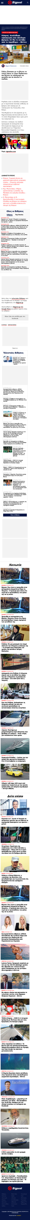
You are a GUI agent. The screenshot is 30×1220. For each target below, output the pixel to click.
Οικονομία (4, 1198)
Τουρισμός (23, 1200)
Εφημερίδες (24, 1204)
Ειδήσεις (9, 215)
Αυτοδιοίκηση (14, 1200)
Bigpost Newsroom (10, 66)
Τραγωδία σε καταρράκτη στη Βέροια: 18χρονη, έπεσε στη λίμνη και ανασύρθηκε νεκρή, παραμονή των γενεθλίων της (15, 268)
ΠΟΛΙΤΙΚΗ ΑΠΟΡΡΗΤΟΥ (22, 1211)
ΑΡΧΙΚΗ (3, 27)
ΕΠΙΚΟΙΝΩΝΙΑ (15, 1212)
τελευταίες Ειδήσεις (18, 298)
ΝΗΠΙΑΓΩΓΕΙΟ (12, 325)
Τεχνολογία (24, 1194)
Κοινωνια (7, 27)
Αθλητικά (13, 1202)
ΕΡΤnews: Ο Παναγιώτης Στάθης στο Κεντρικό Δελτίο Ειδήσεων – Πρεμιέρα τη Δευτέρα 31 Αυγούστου (13, 240)
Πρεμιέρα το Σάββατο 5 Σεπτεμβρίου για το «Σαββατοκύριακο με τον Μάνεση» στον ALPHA (14, 234)
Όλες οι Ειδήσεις (15, 515)
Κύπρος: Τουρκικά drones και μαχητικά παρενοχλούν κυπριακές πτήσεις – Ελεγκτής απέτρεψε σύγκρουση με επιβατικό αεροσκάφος (14, 182)
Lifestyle (13, 1198)
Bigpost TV (24, 1202)
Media (12, 1196)
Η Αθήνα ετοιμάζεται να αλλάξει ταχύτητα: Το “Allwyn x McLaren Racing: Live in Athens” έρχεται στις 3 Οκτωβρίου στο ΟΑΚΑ (15, 246)
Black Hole (14, 1194)
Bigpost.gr (19, 303)
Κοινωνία (4, 1202)
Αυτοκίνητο (14, 1204)
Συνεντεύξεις (5, 1204)
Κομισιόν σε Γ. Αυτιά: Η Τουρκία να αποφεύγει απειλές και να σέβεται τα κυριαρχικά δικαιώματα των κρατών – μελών (14, 220)
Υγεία (12, 1206)
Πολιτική (4, 1196)
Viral (22, 1196)
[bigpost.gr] (15, 3)
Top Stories (19, 215)
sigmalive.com (11, 151)
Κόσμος (4, 1200)
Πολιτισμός (24, 1198)
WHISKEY (18, 1215)
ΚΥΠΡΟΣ (4, 325)
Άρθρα (3, 1206)
